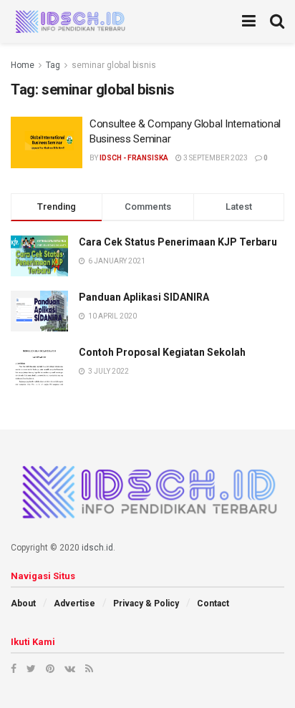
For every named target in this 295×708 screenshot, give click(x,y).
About (23, 603)
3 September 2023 (215, 158)
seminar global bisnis (114, 65)
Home (22, 65)
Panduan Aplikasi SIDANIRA (144, 297)
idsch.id (97, 548)
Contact (213, 603)
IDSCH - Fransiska (134, 158)
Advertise (74, 603)
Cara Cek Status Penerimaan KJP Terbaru (178, 242)
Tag (53, 65)
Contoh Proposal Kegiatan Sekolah (162, 352)
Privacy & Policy (146, 603)
